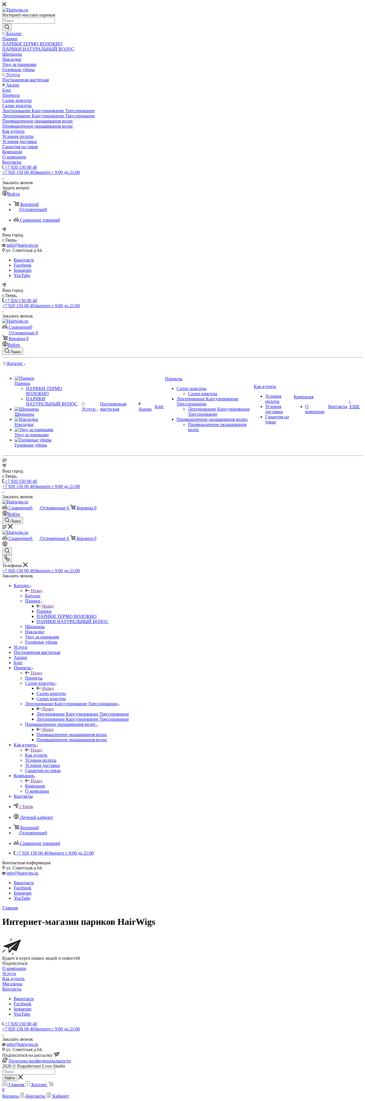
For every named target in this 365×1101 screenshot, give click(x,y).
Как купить (36, 755)
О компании (14, 968)
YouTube (22, 275)
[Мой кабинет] (4, 544)
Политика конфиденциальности (40, 1060)
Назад (36, 590)
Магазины (12, 983)
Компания (35, 785)
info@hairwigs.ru (22, 245)
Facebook (22, 265)
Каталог (33, 595)
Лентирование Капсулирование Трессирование (82, 714)
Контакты (11, 989)
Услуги (9, 973)
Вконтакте (24, 260)
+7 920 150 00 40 (20, 167)
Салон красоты (51, 693)
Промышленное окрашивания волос (71, 734)
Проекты (33, 678)
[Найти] (7, 27)
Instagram (22, 270)
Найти (10, 1078)
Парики (44, 611)
